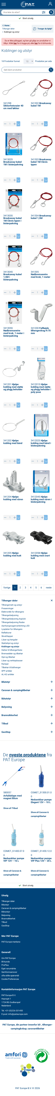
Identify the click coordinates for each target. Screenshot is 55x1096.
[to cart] (18, 123)
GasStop (5, 925)
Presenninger (7, 608)
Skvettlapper (7, 636)
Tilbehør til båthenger (11, 667)
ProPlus (5, 965)
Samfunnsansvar (9, 972)
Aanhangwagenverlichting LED (15, 626)
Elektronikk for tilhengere (12, 612)
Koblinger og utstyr (10, 646)
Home (6, 25)
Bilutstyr (5, 905)
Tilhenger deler (8, 29)
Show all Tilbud (10, 808)
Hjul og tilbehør (8, 657)
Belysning (5, 915)
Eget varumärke (8, 968)
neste (48, 587)
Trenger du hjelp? (45, 29)
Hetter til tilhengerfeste (11, 650)
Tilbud (4, 922)
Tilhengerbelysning (9, 615)
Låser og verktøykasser (12, 660)
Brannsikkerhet (8, 918)
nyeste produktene (27, 754)
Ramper (5, 664)
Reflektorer (6, 632)
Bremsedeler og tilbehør (12, 653)
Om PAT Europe (8, 958)
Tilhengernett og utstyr (11, 605)
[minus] (5, 123)
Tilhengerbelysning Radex (13, 622)
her (15, 43)
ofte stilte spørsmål (10, 975)
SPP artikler (6, 671)
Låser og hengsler (9, 639)
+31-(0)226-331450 (14, 1010)
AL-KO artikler (7, 674)
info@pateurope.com (18, 1014)
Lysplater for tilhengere (11, 629)
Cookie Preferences (10, 979)
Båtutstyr (5, 912)
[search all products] (51, 12)
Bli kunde (5, 961)
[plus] (15, 123)
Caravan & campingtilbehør (13, 908)
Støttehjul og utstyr (10, 643)
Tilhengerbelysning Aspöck (13, 619)
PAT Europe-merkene (10, 942)
